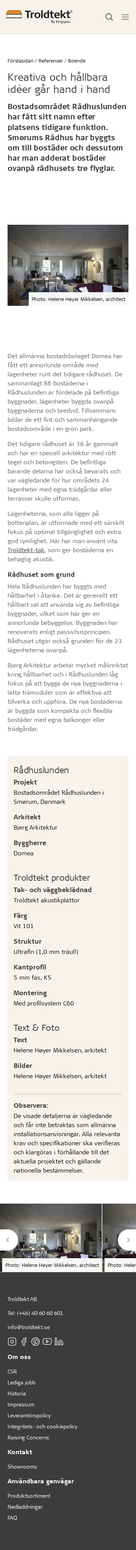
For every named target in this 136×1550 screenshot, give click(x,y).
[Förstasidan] (39, 16)
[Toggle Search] (109, 17)
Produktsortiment (29, 1495)
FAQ (12, 1517)
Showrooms (22, 1466)
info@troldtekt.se (29, 1327)
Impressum (21, 1404)
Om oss (19, 1357)
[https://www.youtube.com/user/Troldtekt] (47, 1341)
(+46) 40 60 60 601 (40, 1313)
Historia (17, 1393)
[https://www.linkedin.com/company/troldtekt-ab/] (58, 1341)
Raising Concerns (28, 1437)
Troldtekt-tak (26, 550)
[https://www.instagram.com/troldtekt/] (12, 1341)
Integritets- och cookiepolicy (42, 1426)
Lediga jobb (22, 1382)
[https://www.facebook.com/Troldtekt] (23, 1341)
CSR (12, 1371)
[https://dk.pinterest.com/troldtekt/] (35, 1341)
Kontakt (20, 1452)
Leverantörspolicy (29, 1415)
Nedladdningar (25, 1506)
